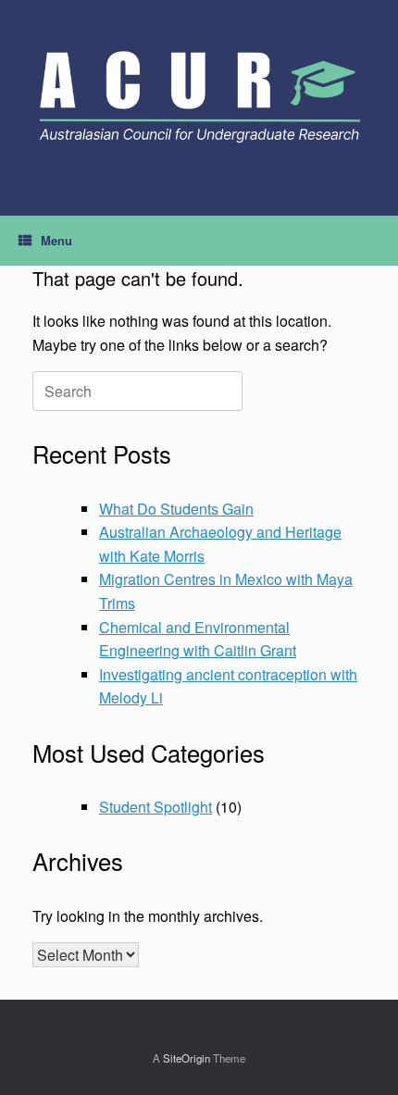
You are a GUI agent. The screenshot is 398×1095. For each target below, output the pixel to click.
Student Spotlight (155, 806)
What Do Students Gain (176, 508)
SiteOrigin (186, 1058)
